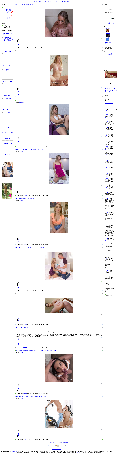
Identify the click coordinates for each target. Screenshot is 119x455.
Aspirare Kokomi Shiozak (7, 66)
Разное (8, 18)
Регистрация (46, 1)
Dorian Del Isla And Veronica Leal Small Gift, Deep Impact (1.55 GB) (30, 247)
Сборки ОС (8, 10)
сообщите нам (79, 452)
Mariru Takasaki (7, 110)
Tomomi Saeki (7, 51)
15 (105, 88)
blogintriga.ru (14, 451)
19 (112, 88)
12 (112, 86)
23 (107, 90)
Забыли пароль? (111, 23)
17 (109, 88)
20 (114, 88)
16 (107, 88)
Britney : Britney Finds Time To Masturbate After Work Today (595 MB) (30, 100)
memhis (25, 47)
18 (61, 442)
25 (110, 90)
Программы (8, 9)
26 (112, 90)
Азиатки (10, 13)
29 (105, 91)
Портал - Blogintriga (56, 449)
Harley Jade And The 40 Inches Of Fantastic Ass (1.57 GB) (28, 198)
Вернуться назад (52, 442)
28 (116, 90)
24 (109, 90)
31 (109, 91)
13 (114, 86)
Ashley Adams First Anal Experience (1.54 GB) (25, 293)
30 (107, 91)
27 (114, 90)
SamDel (25, 347)
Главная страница (34, 1)
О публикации (59, 1)
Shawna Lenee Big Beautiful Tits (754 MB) (25, 4)
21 (116, 88)
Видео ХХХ (9, 11)
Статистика (40, 1)
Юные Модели (10, 17)
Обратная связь (66, 1)
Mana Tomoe (7, 95)
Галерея (9, 15)
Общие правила (52, 1)
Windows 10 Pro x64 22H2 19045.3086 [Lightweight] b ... (7, 33)
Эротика (10, 12)
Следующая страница (65, 442)
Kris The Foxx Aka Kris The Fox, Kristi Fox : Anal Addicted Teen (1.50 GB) (31, 396)
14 (116, 86)
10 (109, 86)
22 (105, 90)
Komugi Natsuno (7, 81)
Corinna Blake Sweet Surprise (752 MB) (24, 50)
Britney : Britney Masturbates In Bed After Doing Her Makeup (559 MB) (30, 149)
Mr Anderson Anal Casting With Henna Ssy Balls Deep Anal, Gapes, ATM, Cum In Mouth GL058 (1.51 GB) (37, 350)
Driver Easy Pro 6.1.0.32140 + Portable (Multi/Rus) (26, 327)
